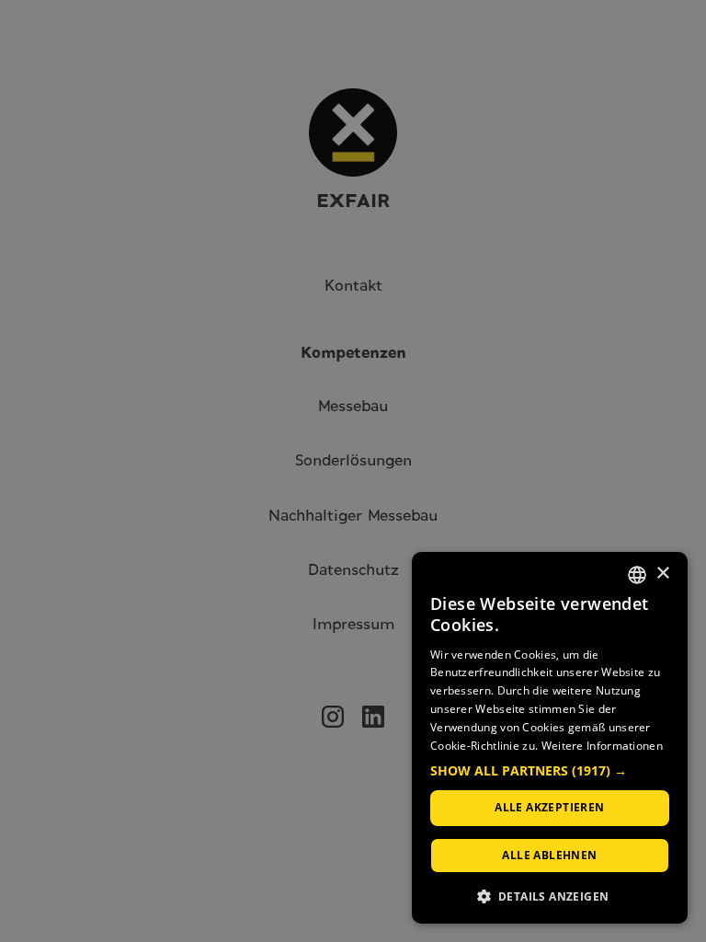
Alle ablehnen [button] (549, 855)
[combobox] (637, 575)
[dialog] (550, 738)
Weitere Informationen (602, 745)
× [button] (662, 573)
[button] (549, 771)
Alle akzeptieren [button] (549, 807)
